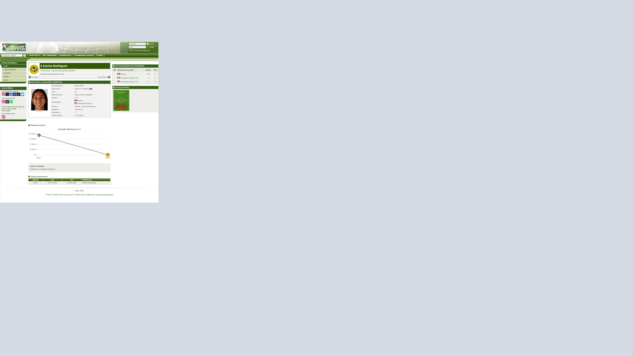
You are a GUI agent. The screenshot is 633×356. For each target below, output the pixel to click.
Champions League (83, 55)
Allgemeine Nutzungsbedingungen (100, 195)
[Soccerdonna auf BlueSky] (22, 95)
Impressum (69, 195)
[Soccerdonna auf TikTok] (18, 95)
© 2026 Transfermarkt (54, 195)
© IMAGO (39, 111)
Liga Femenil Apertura (60, 71)
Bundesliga (66, 55)
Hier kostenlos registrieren (141, 50)
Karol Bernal (103, 77)
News (5, 80)
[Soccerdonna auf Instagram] (3, 95)
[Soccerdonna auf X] (7, 95)
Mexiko (123, 74)
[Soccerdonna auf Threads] (14, 95)
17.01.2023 (79, 115)
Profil (5, 66)
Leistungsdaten (9, 70)
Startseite (34, 55)
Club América (45, 71)
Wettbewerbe (50, 55)
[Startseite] (14, 48)
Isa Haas (34, 77)
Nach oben (79, 191)
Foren (99, 55)
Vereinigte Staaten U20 (129, 78)
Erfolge (6, 76)
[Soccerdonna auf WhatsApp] (11, 103)
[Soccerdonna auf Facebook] (11, 95)
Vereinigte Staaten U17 (129, 82)
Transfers (7, 73)
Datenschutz (80, 195)
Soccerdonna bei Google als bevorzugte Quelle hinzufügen (13, 109)
